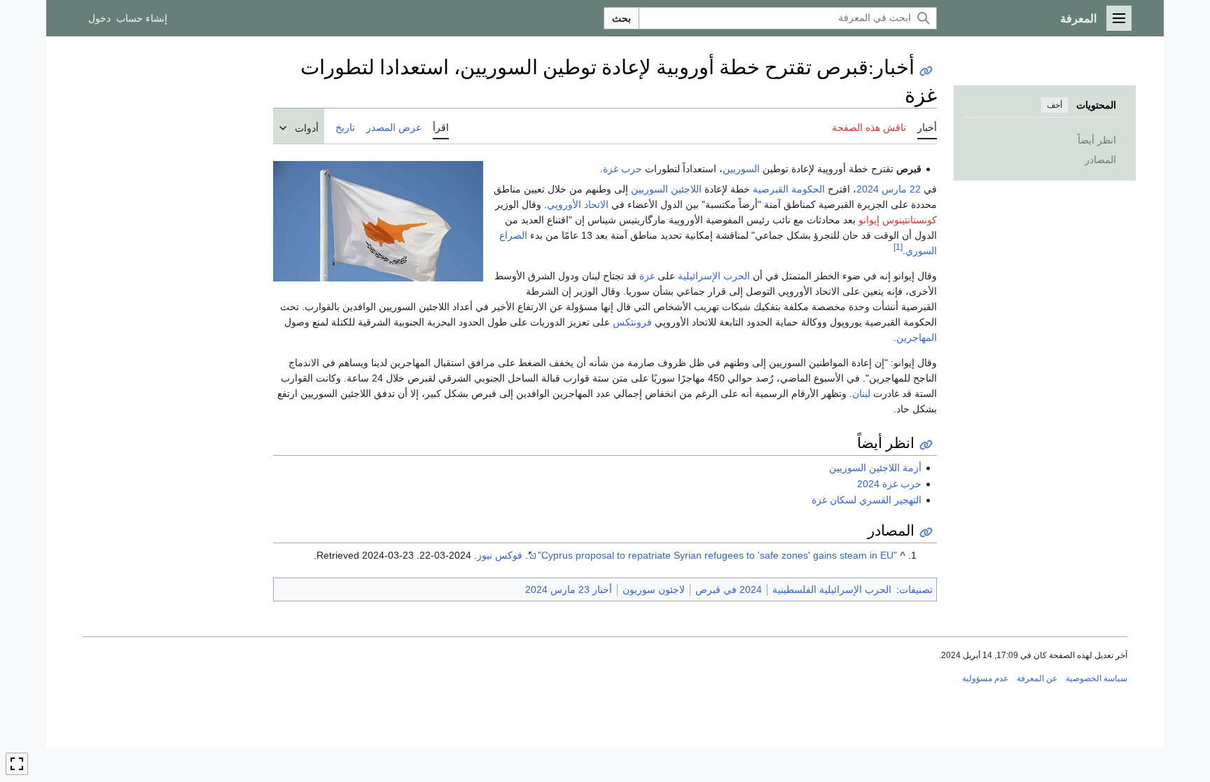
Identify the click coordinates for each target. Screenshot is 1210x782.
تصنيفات (916, 589)
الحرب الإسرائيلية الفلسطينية (831, 589)
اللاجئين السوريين (666, 189)
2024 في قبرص (728, 589)
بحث (621, 18)
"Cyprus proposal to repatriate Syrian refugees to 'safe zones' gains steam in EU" (717, 555)
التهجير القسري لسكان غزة (867, 499)
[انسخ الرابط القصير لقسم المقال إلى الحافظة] (926, 445)
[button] (1119, 18)
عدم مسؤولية (985, 678)
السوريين (741, 168)
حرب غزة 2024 (889, 483)
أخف (1054, 105)
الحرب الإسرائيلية (714, 275)
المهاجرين (916, 337)
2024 (867, 189)
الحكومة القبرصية (789, 189)
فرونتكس (632, 322)
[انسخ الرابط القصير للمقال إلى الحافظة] (926, 71)
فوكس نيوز (499, 555)
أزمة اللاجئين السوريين (875, 467)
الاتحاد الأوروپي (578, 204)
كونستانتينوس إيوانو (897, 219)
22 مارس (901, 189)
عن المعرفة (1037, 678)
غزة (647, 275)
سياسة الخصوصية (1096, 678)
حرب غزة (622, 168)
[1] (898, 247)
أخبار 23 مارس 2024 (568, 589)
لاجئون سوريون (654, 589)
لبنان (861, 393)
